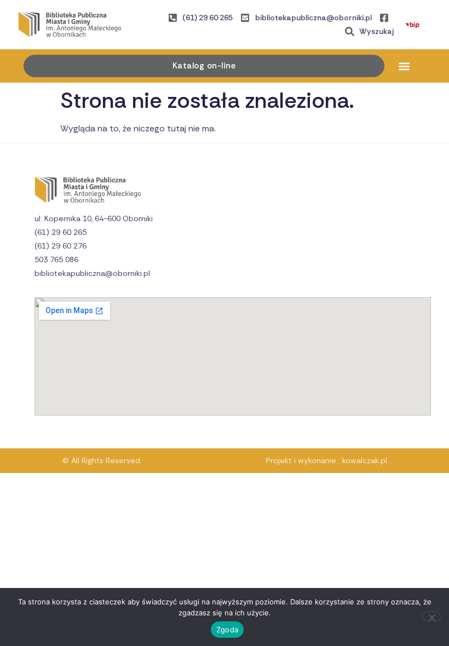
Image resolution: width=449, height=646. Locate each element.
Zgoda (227, 629)
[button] (404, 66)
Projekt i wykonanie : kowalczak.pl (326, 460)
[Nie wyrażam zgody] (431, 616)
